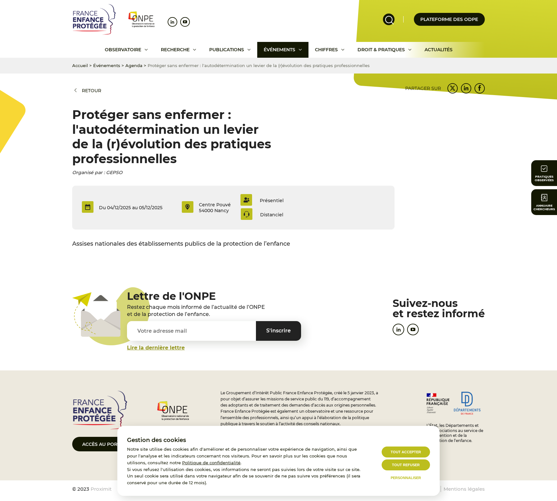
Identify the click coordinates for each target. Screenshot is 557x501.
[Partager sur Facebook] (479, 88)
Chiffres (326, 50)
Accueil (80, 65)
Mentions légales (464, 489)
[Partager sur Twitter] (452, 88)
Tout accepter (406, 452)
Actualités (439, 50)
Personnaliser (406, 478)
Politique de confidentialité (211, 462)
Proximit (101, 489)
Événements (279, 50)
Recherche (175, 50)
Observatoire (123, 50)
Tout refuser (406, 465)
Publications (226, 50)
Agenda (133, 65)
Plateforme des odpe (449, 19)
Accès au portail (104, 444)
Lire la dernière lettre (156, 348)
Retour (91, 90)
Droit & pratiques (381, 50)
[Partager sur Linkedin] (466, 88)
